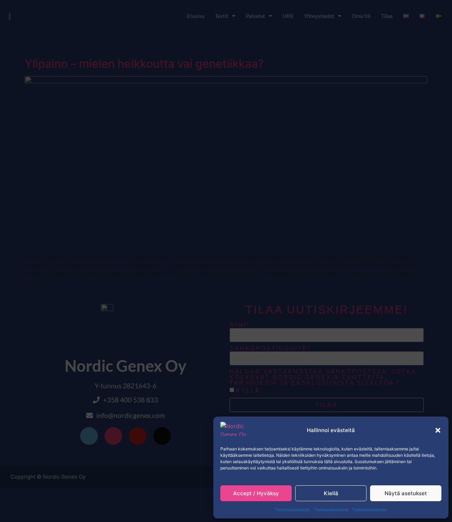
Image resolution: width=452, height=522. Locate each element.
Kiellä (331, 493)
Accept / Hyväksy (256, 493)
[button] (437, 430)
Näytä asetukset (406, 493)
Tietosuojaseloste (292, 509)
